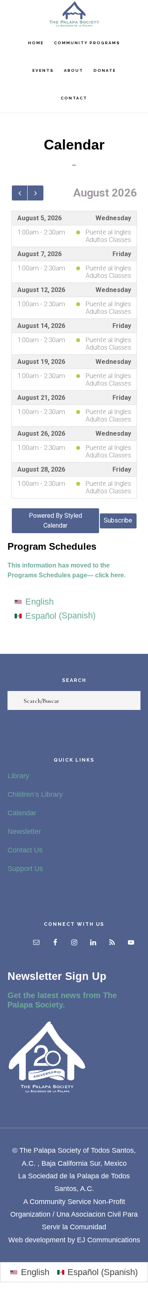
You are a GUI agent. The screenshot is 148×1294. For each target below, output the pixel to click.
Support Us (25, 869)
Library (18, 776)
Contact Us (25, 850)
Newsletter (24, 831)
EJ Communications (108, 1240)
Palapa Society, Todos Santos (74, 14)
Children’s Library (35, 794)
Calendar (21, 813)
